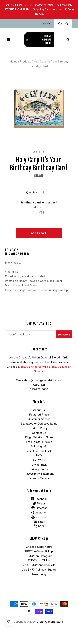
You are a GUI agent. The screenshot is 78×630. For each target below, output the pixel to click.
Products (25, 61)
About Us (39, 410)
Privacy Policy (39, 469)
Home (13, 61)
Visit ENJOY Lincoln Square (39, 569)
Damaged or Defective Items (39, 423)
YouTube (41, 517)
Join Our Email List (39, 451)
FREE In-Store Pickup (39, 551)
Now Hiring (39, 574)
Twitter (40, 503)
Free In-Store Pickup (39, 441)
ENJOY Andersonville (34, 366)
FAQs (39, 455)
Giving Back (39, 464)
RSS (40, 526)
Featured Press (39, 414)
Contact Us (39, 432)
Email (41, 521)
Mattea (38, 152)
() (63, 23)
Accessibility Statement (39, 473)
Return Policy (39, 428)
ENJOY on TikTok (39, 560)
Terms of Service (39, 478)
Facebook (40, 498)
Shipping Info (39, 446)
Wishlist (46, 23)
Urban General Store (50, 621)
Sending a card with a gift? (38, 202)
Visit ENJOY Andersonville (39, 565)
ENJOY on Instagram (39, 556)
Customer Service (39, 419)
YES (41, 212)
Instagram (40, 512)
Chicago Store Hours (39, 546)
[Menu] (8, 39)
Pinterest (41, 507)
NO (41, 207)
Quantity (31, 192)
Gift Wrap (39, 460)
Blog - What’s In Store (39, 437)
